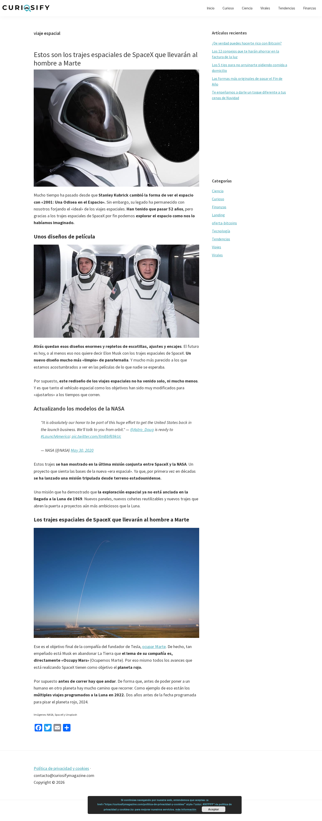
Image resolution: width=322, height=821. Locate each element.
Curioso (218, 199)
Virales (217, 255)
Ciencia (217, 191)
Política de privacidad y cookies (61, 768)
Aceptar (213, 809)
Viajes (216, 247)
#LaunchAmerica (55, 436)
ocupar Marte (154, 646)
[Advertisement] (250, 139)
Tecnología (221, 231)
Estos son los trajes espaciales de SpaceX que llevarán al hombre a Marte (116, 58)
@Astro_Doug (142, 429)
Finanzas (219, 207)
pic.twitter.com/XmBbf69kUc (96, 436)
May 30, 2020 (82, 450)
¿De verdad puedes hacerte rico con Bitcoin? (247, 43)
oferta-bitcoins (224, 223)
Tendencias (221, 239)
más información (185, 809)
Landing (218, 215)
